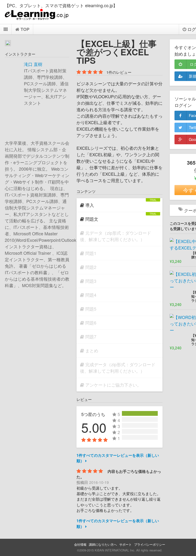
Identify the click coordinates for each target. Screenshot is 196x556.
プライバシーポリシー (149, 544)
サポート (125, 544)
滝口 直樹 (33, 64)
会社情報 (80, 544)
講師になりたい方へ (103, 544)
